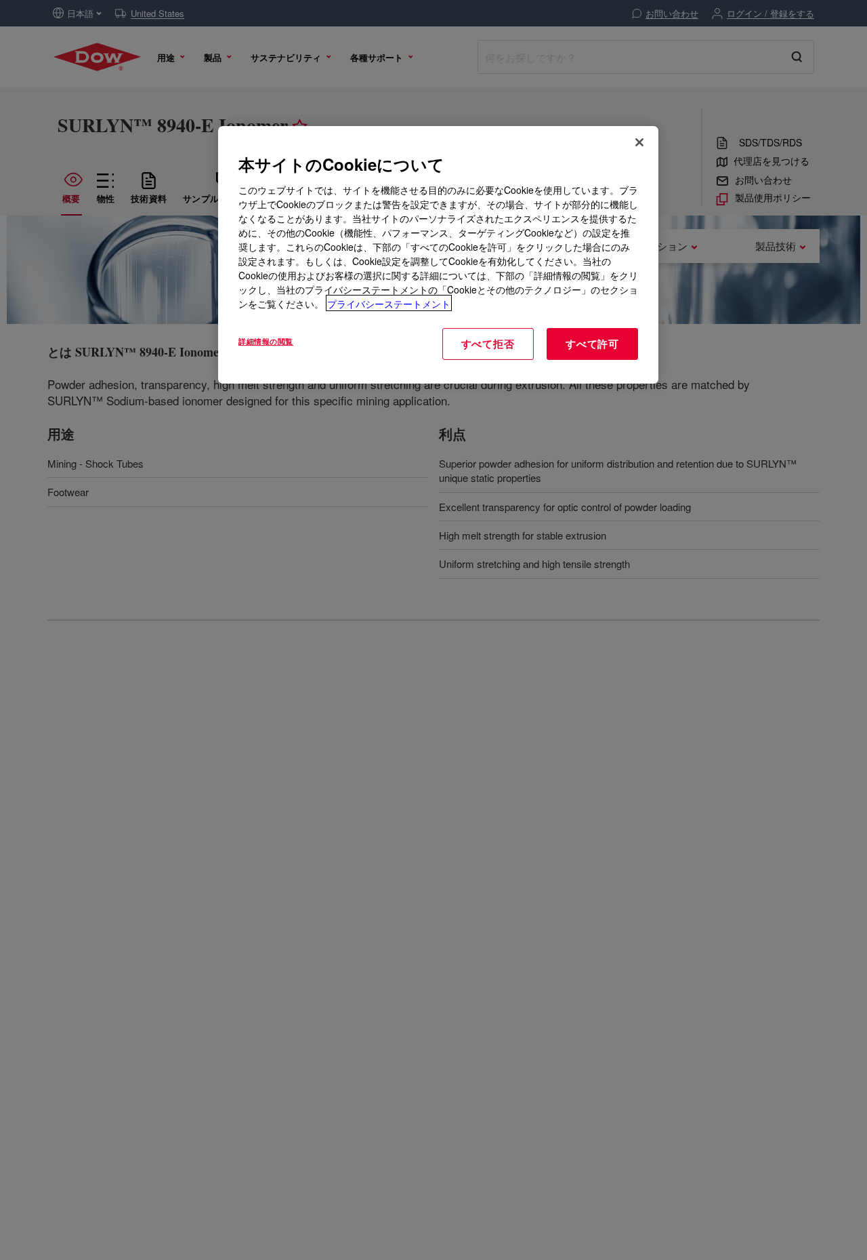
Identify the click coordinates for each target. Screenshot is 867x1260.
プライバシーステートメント (388, 303)
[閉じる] (639, 142)
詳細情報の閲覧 (265, 340)
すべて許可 (592, 343)
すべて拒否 (488, 343)
